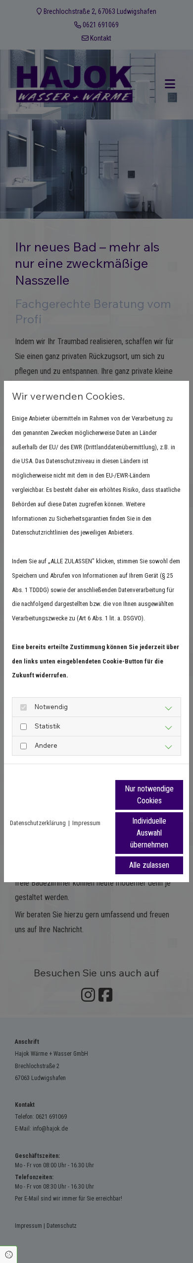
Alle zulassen (149, 865)
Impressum (86, 823)
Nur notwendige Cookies (149, 794)
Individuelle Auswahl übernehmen (149, 832)
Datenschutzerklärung (38, 823)
